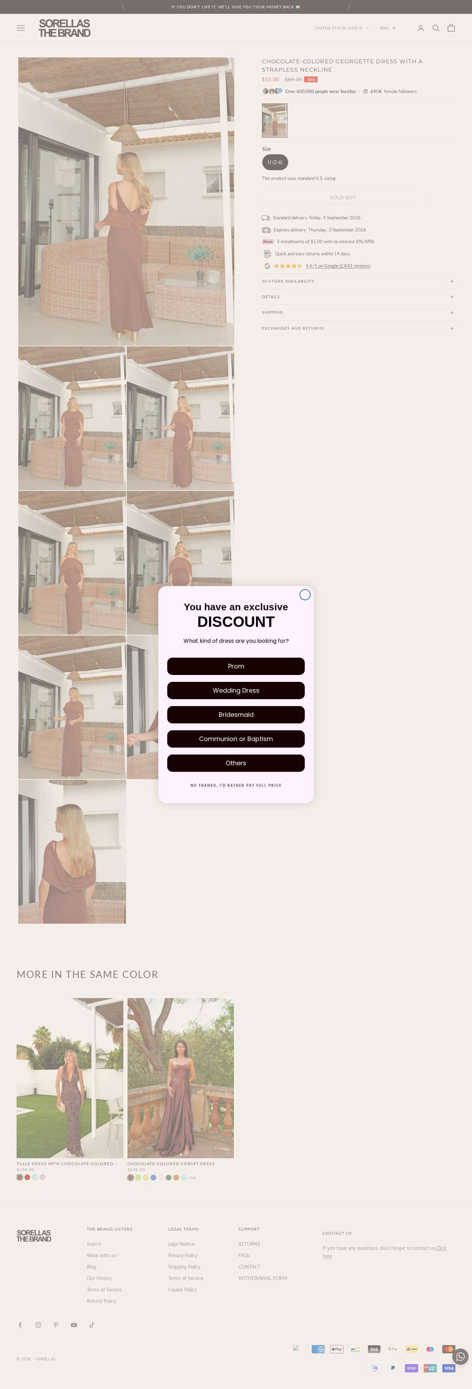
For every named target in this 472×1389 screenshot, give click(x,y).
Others (236, 763)
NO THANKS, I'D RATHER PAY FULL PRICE (236, 785)
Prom (236, 666)
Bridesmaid (236, 714)
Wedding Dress (236, 690)
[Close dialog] (305, 595)
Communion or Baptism (236, 738)
